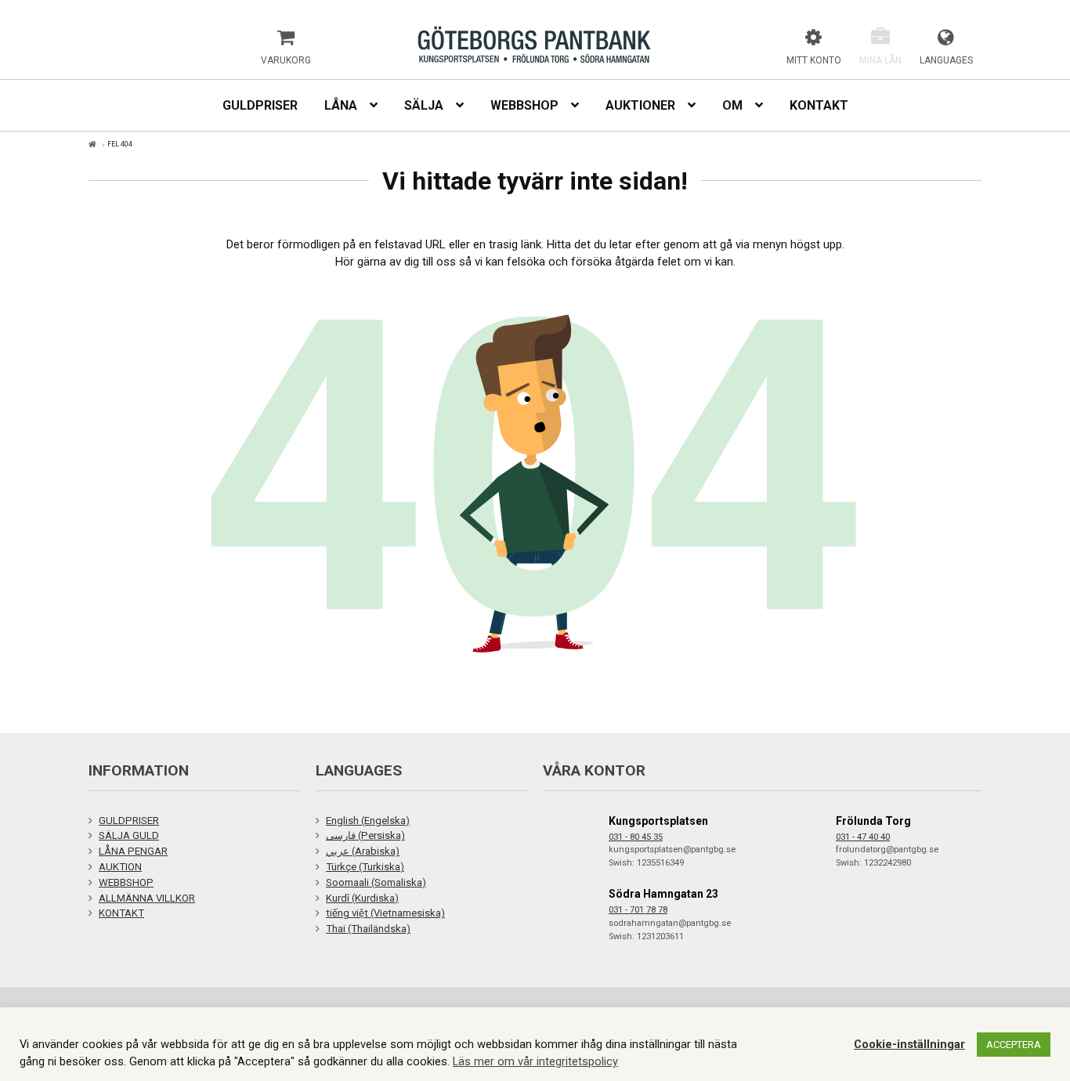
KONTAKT (121, 913)
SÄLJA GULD (129, 835)
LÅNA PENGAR (133, 851)
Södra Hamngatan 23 (663, 894)
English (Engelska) (368, 820)
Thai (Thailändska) (368, 929)
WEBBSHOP (126, 882)
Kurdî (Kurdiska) (362, 898)
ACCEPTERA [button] (1013, 1044)
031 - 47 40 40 (863, 837)
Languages (946, 60)
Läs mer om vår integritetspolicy (535, 1061)
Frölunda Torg (873, 821)
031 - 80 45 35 (636, 837)
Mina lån (880, 60)
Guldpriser (260, 105)
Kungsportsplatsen (658, 821)
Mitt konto (813, 60)
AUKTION (120, 867)
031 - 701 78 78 (638, 910)
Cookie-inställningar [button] (909, 1044)
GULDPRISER (129, 820)
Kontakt (819, 105)
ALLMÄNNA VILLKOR (147, 898)
